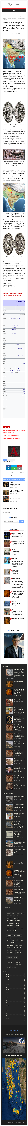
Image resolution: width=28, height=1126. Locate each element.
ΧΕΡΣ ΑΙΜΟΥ (18, 964)
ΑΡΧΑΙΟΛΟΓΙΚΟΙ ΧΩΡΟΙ (19, 911)
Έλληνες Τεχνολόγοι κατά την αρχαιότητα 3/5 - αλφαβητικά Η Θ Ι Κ (19, 752)
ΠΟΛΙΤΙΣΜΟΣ (9, 957)
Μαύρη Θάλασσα (10, 945)
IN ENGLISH (14, 967)
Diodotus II (14, 329)
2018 (15, 995)
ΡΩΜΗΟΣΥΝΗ (9, 962)
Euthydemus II (14, 340)
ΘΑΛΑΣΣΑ (20, 928)
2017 (15, 997)
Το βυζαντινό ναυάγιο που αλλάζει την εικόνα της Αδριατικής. (16, 484)
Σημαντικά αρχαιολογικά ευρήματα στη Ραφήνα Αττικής (19, 851)
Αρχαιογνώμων (7, 33)
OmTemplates (15, 1031)
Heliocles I (18, 370)
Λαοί (13, 940)
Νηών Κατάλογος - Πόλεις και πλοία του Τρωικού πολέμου (18, 535)
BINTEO (8, 967)
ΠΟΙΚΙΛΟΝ (18, 952)
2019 (15, 992)
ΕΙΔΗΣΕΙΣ (9, 918)
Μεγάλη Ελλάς (9, 947)
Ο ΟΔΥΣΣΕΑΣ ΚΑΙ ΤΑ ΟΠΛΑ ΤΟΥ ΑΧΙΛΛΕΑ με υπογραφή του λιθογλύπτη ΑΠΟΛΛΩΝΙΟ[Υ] (18, 595)
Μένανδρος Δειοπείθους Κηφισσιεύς (15, 571)
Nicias (24, 393)
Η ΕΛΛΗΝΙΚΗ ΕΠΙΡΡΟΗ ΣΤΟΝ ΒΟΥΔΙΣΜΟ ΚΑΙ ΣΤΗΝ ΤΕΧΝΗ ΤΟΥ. (14, 431)
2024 (15, 979)
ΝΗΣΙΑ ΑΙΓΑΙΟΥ (17, 950)
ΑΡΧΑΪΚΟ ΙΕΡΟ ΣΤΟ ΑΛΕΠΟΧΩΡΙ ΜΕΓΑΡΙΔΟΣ (19, 815)
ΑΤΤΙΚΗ (8, 913)
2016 (15, 1000)
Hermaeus (24, 395)
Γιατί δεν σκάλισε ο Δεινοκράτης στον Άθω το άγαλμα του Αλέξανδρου (19, 744)
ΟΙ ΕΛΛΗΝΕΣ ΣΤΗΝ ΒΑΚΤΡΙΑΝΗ (11, 439)
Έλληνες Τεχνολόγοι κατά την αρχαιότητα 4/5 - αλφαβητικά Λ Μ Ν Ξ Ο (19, 735)
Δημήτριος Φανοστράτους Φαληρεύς (16, 603)
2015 (15, 1003)
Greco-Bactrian (19, 301)
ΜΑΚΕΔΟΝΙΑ (12, 942)
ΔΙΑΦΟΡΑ (16, 915)
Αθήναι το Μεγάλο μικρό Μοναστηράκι (19, 797)
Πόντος (15, 957)
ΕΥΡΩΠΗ (8, 928)
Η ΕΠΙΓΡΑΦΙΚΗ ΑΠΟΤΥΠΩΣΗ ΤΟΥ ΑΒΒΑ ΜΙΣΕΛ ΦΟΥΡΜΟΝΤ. (18, 834)
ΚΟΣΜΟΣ (19, 935)
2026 (15, 974)
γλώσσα (22, 913)
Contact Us (21, 1122)
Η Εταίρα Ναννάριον (18, 618)
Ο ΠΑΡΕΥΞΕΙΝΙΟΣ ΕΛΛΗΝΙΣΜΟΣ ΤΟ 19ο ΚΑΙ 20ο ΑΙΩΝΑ (17, 491)
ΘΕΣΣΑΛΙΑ (9, 930)
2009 (15, 1018)
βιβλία (13, 913)
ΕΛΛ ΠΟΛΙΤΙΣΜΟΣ (10, 923)
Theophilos (24, 391)
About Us (14, 1122)
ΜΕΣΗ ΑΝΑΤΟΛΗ (17, 947)
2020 (15, 990)
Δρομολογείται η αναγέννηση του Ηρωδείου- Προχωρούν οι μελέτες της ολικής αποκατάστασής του (19, 824)
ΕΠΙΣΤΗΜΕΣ (17, 925)
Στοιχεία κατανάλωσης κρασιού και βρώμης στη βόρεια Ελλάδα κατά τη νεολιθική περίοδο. (18, 562)
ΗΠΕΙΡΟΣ (14, 928)
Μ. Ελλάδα (21, 940)
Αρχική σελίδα (5, 17)
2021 (15, 987)
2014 (15, 1005)
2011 (15, 1013)
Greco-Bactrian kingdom (14, 325)
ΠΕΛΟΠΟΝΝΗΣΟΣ (10, 952)
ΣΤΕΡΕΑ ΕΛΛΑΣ (17, 962)
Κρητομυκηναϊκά (15, 938)
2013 (15, 1008)
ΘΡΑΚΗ (14, 930)
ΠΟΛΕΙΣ (8, 955)
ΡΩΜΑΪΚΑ (16, 960)
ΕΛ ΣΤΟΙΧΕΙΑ (18, 920)
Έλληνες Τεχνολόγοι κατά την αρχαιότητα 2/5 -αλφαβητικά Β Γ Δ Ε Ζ (19, 777)
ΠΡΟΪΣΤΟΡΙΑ (9, 960)
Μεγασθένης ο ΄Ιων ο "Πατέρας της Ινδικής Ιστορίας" (18, 543)
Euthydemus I (14, 333)
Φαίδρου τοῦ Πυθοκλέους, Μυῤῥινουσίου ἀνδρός (16, 552)
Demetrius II (20, 355)
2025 (15, 976)
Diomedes (24, 389)
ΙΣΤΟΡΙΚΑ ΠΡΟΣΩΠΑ (13, 17)
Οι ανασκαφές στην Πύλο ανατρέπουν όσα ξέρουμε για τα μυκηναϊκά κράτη (17, 612)
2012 (15, 1010)
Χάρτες (12, 964)
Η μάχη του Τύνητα (18, 699)
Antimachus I (20, 348)
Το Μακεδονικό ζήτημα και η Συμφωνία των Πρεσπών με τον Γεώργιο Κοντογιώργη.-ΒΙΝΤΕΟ (19, 710)
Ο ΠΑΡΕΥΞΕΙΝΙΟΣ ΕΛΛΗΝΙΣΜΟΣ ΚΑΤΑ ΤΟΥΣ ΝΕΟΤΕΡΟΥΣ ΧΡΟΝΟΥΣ (17, 498)
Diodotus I (14, 327)
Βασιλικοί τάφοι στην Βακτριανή (11, 435)
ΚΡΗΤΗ (8, 938)
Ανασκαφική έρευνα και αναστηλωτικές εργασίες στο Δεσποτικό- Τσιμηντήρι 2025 (19, 843)
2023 (15, 982)
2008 (15, 1021)
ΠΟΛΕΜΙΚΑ (14, 955)
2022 (15, 984)
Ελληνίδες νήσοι (10, 925)
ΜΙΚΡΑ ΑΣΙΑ (9, 950)
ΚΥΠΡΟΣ (8, 940)
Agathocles (17, 344)
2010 (15, 1015)
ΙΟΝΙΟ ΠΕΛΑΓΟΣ (10, 933)
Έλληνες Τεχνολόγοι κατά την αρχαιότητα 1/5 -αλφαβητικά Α (19, 785)
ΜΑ (7, 942)
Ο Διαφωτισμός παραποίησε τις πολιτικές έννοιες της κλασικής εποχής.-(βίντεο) (19, 769)
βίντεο (17, 913)
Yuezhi (12, 372)
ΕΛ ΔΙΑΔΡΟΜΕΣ (11, 460)
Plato (18, 368)
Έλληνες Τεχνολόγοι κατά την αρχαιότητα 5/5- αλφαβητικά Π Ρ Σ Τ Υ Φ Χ (19, 727)
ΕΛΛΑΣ (17, 923)
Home (9, 1122)
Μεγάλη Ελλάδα (18, 945)
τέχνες (8, 964)
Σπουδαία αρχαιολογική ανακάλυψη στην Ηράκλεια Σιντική (19, 760)
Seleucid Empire (12, 318)
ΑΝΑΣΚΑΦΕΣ (9, 911)
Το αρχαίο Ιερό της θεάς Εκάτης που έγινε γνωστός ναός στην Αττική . (19, 807)
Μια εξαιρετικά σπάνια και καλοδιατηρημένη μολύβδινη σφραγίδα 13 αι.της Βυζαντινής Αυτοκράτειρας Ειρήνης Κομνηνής (18, 583)
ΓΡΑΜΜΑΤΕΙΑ (9, 915)
